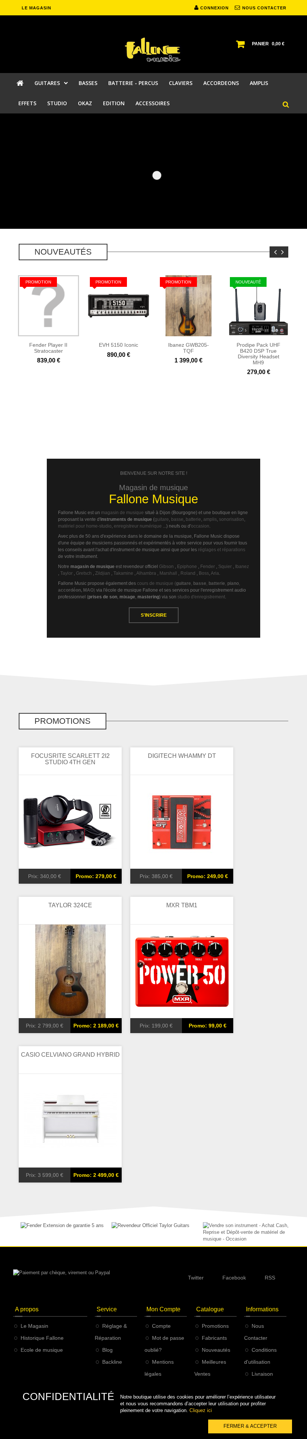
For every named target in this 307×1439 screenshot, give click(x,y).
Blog (107, 1350)
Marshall (168, 573)
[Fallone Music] (153, 49)
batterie (193, 519)
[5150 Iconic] (118, 305)
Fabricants (214, 1338)
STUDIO (57, 103)
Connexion (214, 8)
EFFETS (27, 103)
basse (177, 519)
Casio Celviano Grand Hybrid (70, 1054)
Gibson (166, 567)
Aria (215, 573)
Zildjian (102, 573)
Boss (204, 573)
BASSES (88, 82)
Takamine (123, 573)
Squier (225, 567)
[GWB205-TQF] (188, 305)
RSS (270, 1278)
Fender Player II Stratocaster (48, 347)
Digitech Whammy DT (182, 756)
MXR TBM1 (181, 905)
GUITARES (47, 82)
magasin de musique (122, 513)
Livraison (262, 1374)
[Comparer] (56, 365)
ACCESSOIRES (153, 103)
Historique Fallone (42, 1338)
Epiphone (187, 567)
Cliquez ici (200, 1410)
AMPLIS (259, 82)
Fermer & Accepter (250, 1426)
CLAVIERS (180, 82)
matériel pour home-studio (85, 526)
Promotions (215, 1326)
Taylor (66, 573)
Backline (112, 1362)
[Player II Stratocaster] (48, 305)
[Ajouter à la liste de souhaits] (72, 365)
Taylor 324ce (70, 905)
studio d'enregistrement (201, 597)
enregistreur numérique (138, 526)
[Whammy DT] (182, 821)
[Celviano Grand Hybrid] (70, 1120)
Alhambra (146, 573)
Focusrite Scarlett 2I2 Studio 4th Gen (70, 759)
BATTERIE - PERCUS (133, 82)
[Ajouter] (40, 365)
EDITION (114, 103)
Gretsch (84, 573)
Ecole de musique (42, 1350)
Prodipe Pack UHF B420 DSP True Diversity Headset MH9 (258, 353)
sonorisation (231, 519)
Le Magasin (34, 1326)
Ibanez (242, 567)
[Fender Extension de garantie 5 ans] (62, 1225)
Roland (187, 573)
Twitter (196, 1278)
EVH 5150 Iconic (118, 345)
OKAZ (85, 103)
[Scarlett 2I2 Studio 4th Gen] (70, 821)
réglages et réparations (221, 550)
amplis (210, 519)
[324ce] (70, 971)
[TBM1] (182, 971)
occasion (200, 526)
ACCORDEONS (221, 82)
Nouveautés (216, 1350)
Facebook (234, 1278)
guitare (162, 519)
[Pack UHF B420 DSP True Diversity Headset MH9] (258, 305)
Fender (207, 567)
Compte (161, 1326)
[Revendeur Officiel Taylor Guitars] (150, 1225)
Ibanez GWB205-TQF (188, 347)
